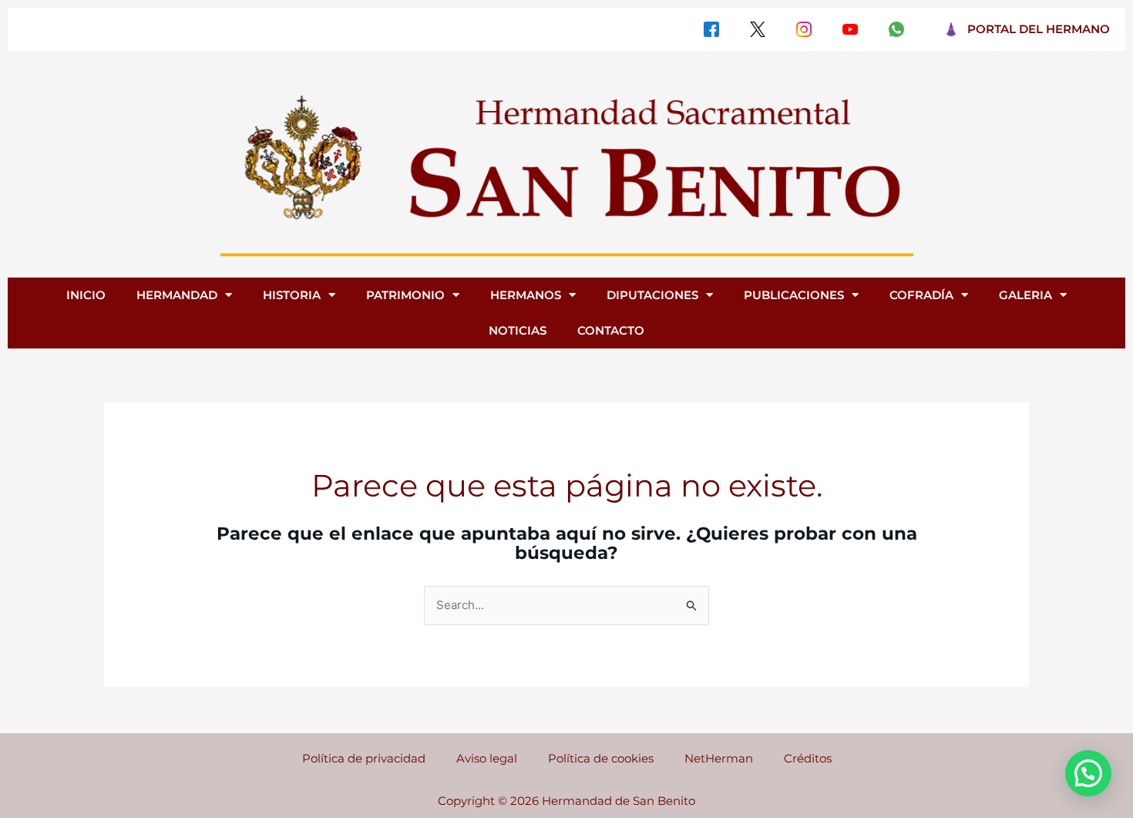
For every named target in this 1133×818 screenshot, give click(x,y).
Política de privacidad (363, 758)
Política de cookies (601, 758)
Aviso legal (486, 758)
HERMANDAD (176, 295)
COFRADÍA (921, 295)
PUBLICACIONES (794, 295)
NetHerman (718, 758)
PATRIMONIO (405, 295)
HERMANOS (525, 295)
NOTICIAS (517, 330)
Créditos (808, 758)
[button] (1088, 773)
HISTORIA (292, 295)
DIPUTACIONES (652, 295)
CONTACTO (610, 330)
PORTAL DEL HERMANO (1038, 29)
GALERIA (1025, 295)
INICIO (86, 295)
